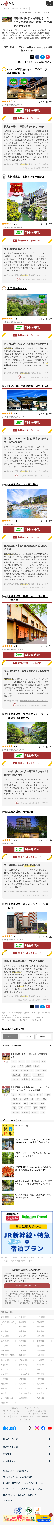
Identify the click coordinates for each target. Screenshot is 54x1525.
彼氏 (43, 1061)
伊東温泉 (22, 1350)
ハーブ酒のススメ (26, 1419)
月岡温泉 (22, 1346)
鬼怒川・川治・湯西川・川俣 (22, 1070)
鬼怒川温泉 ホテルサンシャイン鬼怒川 (28, 906)
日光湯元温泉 (42, 1389)
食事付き (25, 1079)
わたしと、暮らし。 (42, 1411)
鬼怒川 (47, 1095)
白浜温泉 (22, 1369)
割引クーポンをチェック (29, 118)
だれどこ (16, 1411)
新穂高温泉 (23, 1365)
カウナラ (45, 1414)
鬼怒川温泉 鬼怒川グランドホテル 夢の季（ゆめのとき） (28, 716)
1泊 (43, 1112)
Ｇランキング (7, 1411)
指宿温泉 (4, 1403)
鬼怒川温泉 (16, 1075)
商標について (33, 1494)
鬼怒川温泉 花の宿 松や (23, 484)
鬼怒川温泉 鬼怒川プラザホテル (26, 176)
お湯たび (31, 1411)
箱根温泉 (4, 1393)
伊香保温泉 (5, 1336)
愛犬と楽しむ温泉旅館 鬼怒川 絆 (28, 386)
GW (25, 1103)
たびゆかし (15, 1416)
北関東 (28, 1066)
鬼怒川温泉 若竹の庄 (20, 811)
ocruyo (23, 1411)
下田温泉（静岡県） (8, 1355)
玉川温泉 (22, 1389)
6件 (50, 319)
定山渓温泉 (5, 1317)
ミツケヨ (6, 1416)
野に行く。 (36, 1414)
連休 (14, 1108)
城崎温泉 (40, 1365)
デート (28, 1108)
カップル (35, 1061)
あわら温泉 (5, 1360)
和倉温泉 (22, 1355)
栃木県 (37, 1066)
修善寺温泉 (41, 1350)
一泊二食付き (38, 1075)
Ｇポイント (37, 1408)
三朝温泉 (40, 1374)
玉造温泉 (4, 1379)
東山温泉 (40, 1327)
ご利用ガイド (26, 1408)
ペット (21, 1061)
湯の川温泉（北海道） (8, 1323)
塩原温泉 (22, 1341)
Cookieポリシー (10, 1488)
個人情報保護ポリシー (12, 1482)
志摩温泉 (40, 1393)
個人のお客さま (10, 1439)
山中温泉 (40, 1355)
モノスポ (27, 1414)
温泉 (20, 1108)
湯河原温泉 (5, 1350)
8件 (50, 102)
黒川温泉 (22, 1384)
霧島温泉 (40, 1384)
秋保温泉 (22, 1327)
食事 (35, 1108)
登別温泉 (22, 1317)
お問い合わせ (8, 1471)
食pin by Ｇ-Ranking (41, 1416)
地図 (25, 105)
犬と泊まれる (36, 1079)
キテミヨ (7, 1414)
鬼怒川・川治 (41, 1070)
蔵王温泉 (4, 1331)
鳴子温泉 (40, 1322)
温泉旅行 (35, 1112)
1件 (50, 747)
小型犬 (20, 1066)
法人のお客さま (10, 1446)
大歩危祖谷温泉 (7, 1398)
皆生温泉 (22, 1379)
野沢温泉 (40, 1341)
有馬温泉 (4, 1369)
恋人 (14, 1061)
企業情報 (7, 1453)
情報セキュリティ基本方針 (14, 1494)
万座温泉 (22, 1336)
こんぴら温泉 (24, 1374)
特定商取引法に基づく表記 (31, 1488)
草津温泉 (40, 1331)
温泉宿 (42, 1108)
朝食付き (27, 1075)
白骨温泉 (4, 1346)
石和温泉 (40, 1346)
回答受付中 (27, 1037)
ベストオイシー (17, 1414)
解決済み (43, 1037)
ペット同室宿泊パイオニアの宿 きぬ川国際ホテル (27, 71)
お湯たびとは (15, 1408)
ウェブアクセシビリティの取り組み (18, 1477)
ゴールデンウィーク (37, 1103)
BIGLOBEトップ (10, 1500)
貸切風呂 (15, 1112)
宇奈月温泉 (23, 1360)
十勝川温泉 (41, 1317)
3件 (50, 414)
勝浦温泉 (40, 1369)
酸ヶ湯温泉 (5, 1389)
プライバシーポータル (34, 1482)
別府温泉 (4, 1384)
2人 (13, 1066)
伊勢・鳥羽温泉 (25, 1393)
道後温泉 (4, 1374)
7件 (50, 224)
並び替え (6, 1045)
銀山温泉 (22, 1331)
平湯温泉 (4, 1365)
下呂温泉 (40, 1360)
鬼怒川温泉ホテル (17, 288)
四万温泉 (40, 1336)
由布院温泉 (23, 1398)
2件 (50, 521)
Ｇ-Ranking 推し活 (27, 1416)
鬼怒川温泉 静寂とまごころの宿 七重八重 (28, 598)
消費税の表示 (22, 1471)
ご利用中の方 (9, 1461)
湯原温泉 (40, 1379)
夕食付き (15, 1079)
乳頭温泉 (22, 1322)
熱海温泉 (40, 1398)
